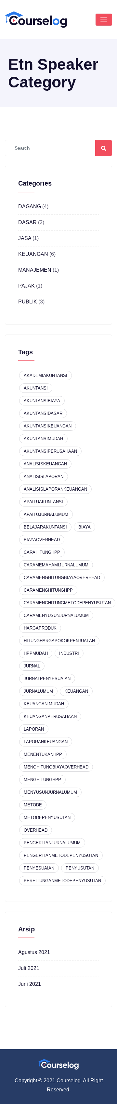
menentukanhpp (43, 754)
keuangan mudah (44, 703)
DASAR (27, 222)
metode (33, 804)
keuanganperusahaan (50, 716)
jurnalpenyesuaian (47, 678)
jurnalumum (38, 691)
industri (69, 653)
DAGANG (29, 206)
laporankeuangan (46, 741)
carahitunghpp (42, 552)
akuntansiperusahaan (50, 451)
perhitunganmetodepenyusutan (62, 880)
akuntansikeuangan (48, 426)
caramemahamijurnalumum (56, 565)
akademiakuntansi (45, 375)
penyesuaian (39, 868)
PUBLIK (27, 301)
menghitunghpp (42, 779)
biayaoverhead (42, 539)
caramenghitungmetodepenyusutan (67, 602)
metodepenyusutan (47, 817)
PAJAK (26, 286)
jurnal (32, 666)
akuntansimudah (43, 438)
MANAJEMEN (34, 270)
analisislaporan (43, 476)
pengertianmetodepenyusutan (61, 855)
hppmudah (36, 653)
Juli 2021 (28, 968)
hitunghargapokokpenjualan (59, 640)
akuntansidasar (43, 413)
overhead (35, 830)
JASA (24, 238)
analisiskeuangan (45, 463)
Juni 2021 (29, 984)
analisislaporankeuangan (55, 489)
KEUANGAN (33, 254)
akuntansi (36, 388)
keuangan (76, 691)
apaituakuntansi (43, 501)
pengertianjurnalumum (52, 842)
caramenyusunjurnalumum (56, 615)
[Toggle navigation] (104, 20)
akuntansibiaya (42, 400)
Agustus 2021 (34, 952)
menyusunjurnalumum (50, 792)
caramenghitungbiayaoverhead (62, 577)
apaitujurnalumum (46, 514)
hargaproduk (40, 628)
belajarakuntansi (45, 527)
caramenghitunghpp (48, 590)
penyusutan (80, 868)
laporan (34, 729)
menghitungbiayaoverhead (56, 767)
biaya (84, 527)
